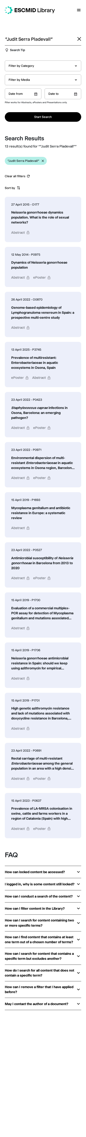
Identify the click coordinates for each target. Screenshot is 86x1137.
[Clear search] (79, 39)
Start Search (43, 117)
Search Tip (17, 50)
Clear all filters (15, 176)
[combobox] (43, 65)
